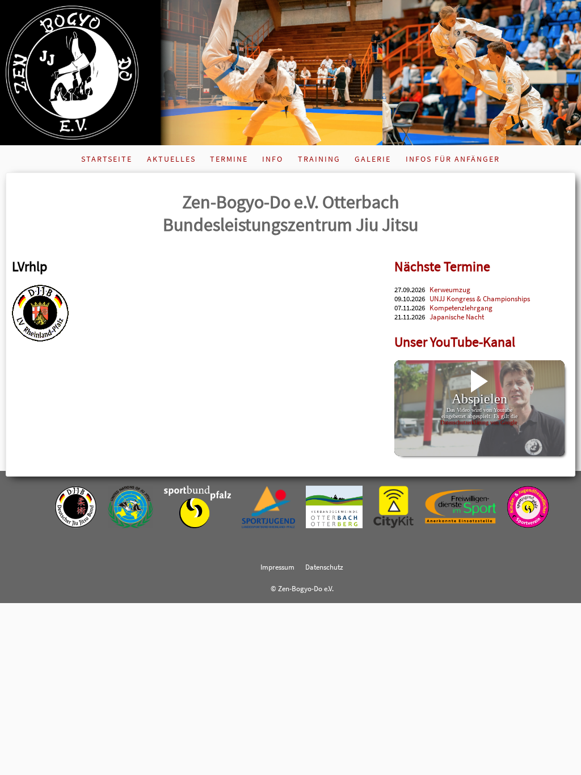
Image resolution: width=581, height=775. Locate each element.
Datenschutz (324, 566)
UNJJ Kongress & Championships (480, 298)
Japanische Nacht (457, 316)
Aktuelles (171, 159)
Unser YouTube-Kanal (454, 342)
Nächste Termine (442, 266)
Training (319, 159)
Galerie (373, 159)
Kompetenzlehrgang (461, 307)
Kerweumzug (450, 289)
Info (272, 159)
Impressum (277, 566)
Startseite (106, 159)
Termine (229, 159)
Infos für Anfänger (453, 159)
